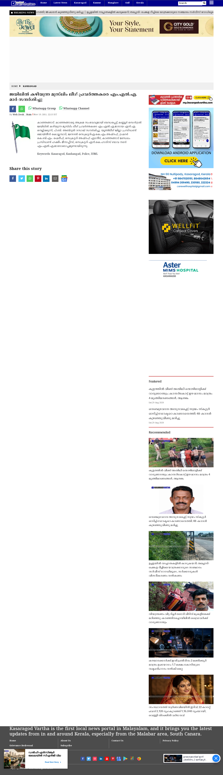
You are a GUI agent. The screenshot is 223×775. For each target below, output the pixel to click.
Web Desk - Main (22, 114)
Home (43, 3)
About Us (66, 741)
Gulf (127, 3)
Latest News (60, 3)
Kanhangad (30, 86)
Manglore (113, 3)
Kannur (97, 3)
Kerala (140, 3)
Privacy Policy (171, 741)
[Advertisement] (107, 60)
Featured (155, 381)
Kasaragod (80, 3)
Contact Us (117, 741)
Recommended (159, 432)
